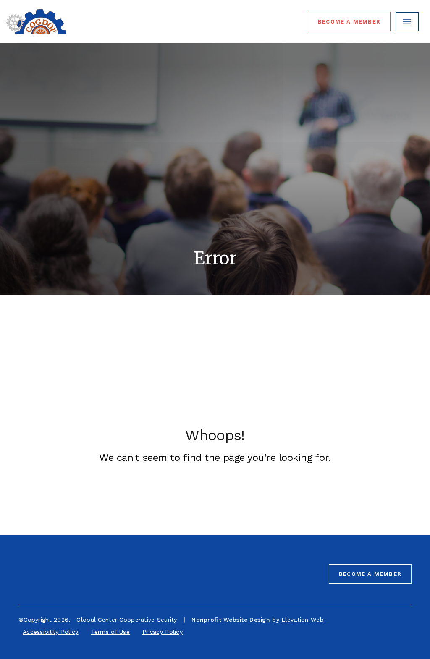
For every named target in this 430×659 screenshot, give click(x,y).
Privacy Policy (162, 631)
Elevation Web (302, 619)
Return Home (199, 492)
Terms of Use (110, 631)
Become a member (349, 21)
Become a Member (370, 574)
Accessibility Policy (51, 631)
